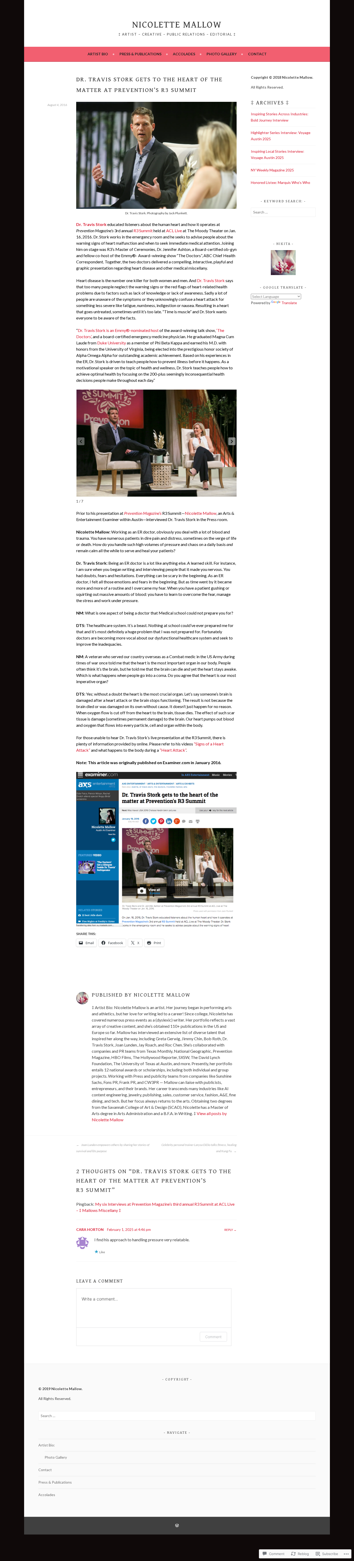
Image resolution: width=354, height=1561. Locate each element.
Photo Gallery (222, 54)
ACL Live (174, 230)
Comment (213, 1337)
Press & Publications (140, 54)
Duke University (111, 342)
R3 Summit (143, 230)
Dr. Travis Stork (91, 224)
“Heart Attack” (173, 750)
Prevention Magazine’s (142, 513)
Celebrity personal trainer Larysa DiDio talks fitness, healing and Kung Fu (199, 1148)
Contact (257, 54)
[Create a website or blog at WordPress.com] (177, 1526)
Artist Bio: (46, 1445)
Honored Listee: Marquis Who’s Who (280, 182)
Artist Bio (98, 54)
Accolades (184, 54)
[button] (232, 441)
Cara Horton (90, 1229)
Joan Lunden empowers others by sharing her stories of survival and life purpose (113, 1148)
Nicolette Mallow (177, 24)
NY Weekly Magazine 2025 (272, 170)
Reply (228, 1230)
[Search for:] (283, 212)
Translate (289, 303)
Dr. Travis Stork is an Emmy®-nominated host (118, 330)
